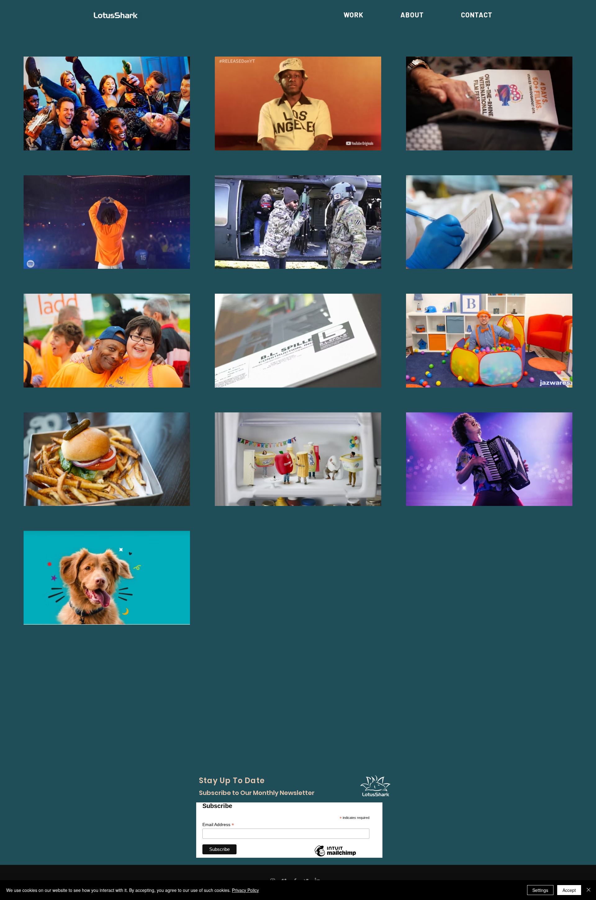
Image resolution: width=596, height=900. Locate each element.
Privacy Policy (245, 890)
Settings (540, 890)
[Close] (588, 890)
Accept (569, 890)
